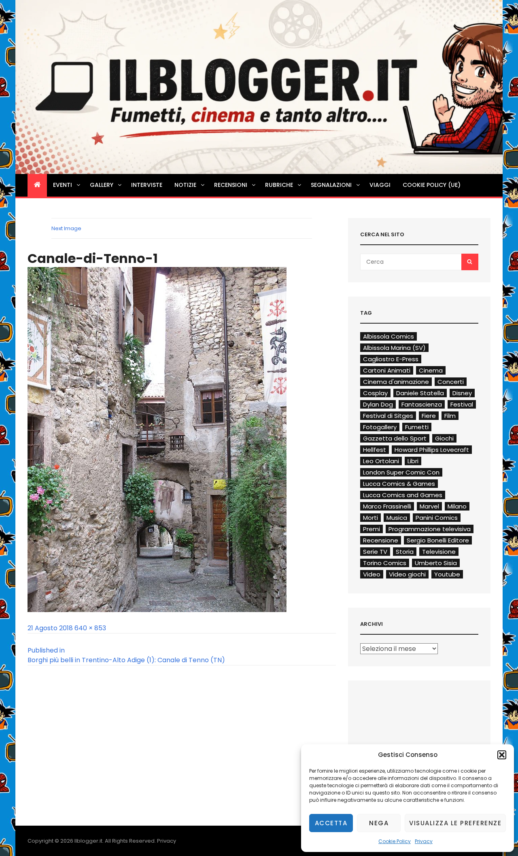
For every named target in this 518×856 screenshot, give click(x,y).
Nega (378, 823)
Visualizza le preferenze (455, 823)
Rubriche (279, 185)
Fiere (429, 415)
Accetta (331, 823)
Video (371, 574)
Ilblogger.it (88, 841)
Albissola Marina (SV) (394, 347)
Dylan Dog (378, 404)
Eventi (62, 185)
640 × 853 (90, 628)
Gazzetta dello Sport (395, 438)
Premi (371, 529)
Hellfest (374, 449)
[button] (502, 755)
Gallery (101, 185)
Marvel (429, 506)
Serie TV (375, 551)
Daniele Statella (420, 393)
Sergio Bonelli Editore (438, 540)
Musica (396, 517)
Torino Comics (384, 563)
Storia (405, 551)
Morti (370, 517)
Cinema (431, 370)
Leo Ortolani (381, 461)
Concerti (450, 381)
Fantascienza (421, 404)
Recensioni (230, 185)
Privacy (424, 841)
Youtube (447, 574)
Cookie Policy (394, 841)
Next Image (66, 228)
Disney (462, 393)
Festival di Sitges (388, 415)
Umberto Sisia (436, 563)
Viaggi (380, 185)
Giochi (444, 438)
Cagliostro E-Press (390, 359)
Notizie (185, 185)
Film (450, 415)
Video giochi (407, 574)
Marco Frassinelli (387, 506)
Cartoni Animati (386, 370)
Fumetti (417, 427)
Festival (461, 404)
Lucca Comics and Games (402, 495)
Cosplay (375, 393)
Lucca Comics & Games (399, 483)
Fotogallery (380, 427)
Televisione (439, 551)
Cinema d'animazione (396, 381)
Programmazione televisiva (429, 529)
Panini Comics (437, 517)
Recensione (380, 540)
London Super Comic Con (401, 472)
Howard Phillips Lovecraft (432, 449)
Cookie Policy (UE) (432, 185)
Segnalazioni (331, 185)
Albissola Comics (388, 336)
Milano (457, 506)
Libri (413, 461)
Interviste (146, 185)
